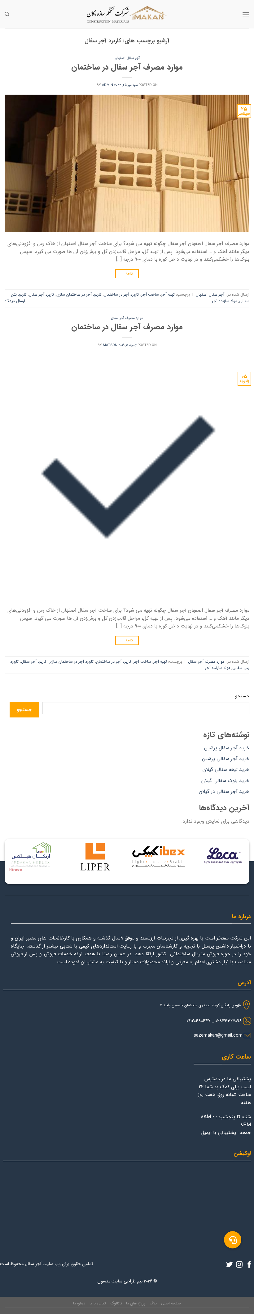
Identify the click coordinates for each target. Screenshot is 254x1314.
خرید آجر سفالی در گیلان (224, 791)
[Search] (7, 14)
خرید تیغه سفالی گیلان (226, 769)
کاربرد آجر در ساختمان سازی (79, 295)
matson (110, 345)
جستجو (242, 696)
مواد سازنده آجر (224, 301)
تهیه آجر (168, 295)
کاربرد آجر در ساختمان (121, 295)
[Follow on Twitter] (229, 1265)
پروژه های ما (135, 1303)
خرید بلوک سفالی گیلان (225, 781)
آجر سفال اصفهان (127, 58)
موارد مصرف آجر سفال (127, 318)
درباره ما (79, 1303)
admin (107, 85)
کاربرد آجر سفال (41, 295)
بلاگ (153, 1303)
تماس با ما (98, 1303)
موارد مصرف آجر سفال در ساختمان (127, 67)
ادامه (127, 273)
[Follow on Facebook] (249, 1265)
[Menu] (245, 14)
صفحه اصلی (171, 1303)
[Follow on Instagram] (239, 1265)
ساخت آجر (150, 295)
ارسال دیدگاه (15, 301)
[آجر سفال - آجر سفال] (127, 14)
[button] (232, 1239)
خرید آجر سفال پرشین (226, 748)
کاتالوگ (116, 1303)
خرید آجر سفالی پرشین (225, 759)
